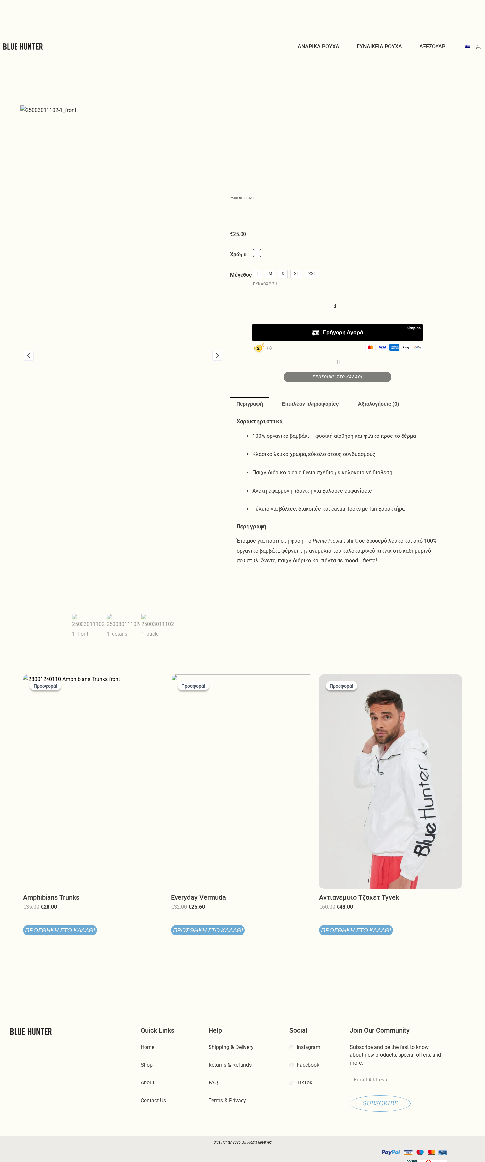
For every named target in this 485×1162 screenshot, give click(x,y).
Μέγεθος (241, 275)
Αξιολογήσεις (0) (378, 404)
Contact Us (153, 1100)
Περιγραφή (249, 404)
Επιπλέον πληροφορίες (310, 404)
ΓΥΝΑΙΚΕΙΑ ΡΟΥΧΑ (379, 46)
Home (147, 1047)
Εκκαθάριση (265, 284)
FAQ (213, 1083)
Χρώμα (238, 254)
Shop (147, 1065)
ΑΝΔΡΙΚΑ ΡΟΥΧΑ (318, 46)
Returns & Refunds (230, 1065)
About (147, 1083)
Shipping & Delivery (231, 1047)
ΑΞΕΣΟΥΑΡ (432, 46)
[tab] (249, 404)
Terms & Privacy (227, 1100)
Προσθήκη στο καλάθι (337, 377)
